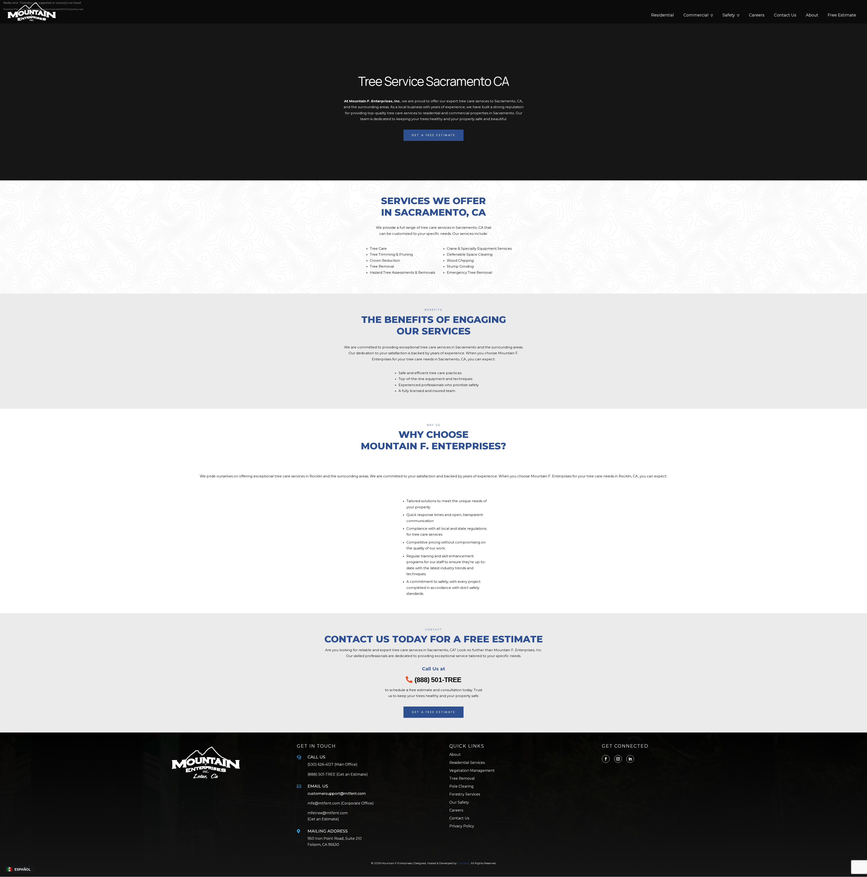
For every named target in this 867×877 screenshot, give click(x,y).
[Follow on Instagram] (618, 759)
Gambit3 (463, 863)
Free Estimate (842, 16)
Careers (756, 16)
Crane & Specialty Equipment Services (479, 248)
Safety (728, 16)
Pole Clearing (461, 786)
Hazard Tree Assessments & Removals (402, 272)
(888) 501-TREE (438, 679)
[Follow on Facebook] (606, 759)
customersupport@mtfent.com (337, 793)
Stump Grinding (460, 266)
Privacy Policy (461, 826)
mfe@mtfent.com (324, 803)
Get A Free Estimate (434, 135)
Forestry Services (464, 794)
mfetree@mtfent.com (328, 813)
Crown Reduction (385, 260)
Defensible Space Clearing (469, 254)
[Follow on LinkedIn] (630, 759)
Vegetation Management (472, 770)
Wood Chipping (460, 260)
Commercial (696, 16)
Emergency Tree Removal (469, 272)
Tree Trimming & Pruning (391, 254)
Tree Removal (382, 266)
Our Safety (459, 802)
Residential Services (467, 762)
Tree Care (378, 248)
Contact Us (785, 16)
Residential (662, 16)
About (812, 16)
